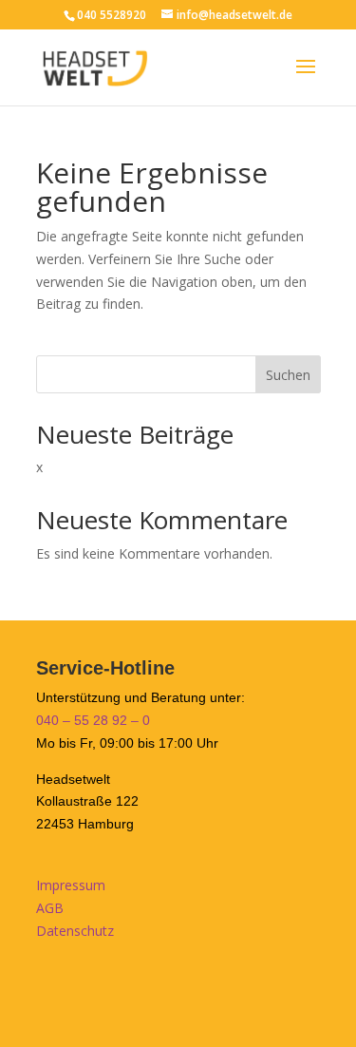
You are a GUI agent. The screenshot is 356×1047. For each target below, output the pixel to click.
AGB (50, 908)
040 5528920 (111, 15)
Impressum (70, 885)
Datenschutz (75, 931)
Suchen (288, 375)
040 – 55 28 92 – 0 (93, 720)
